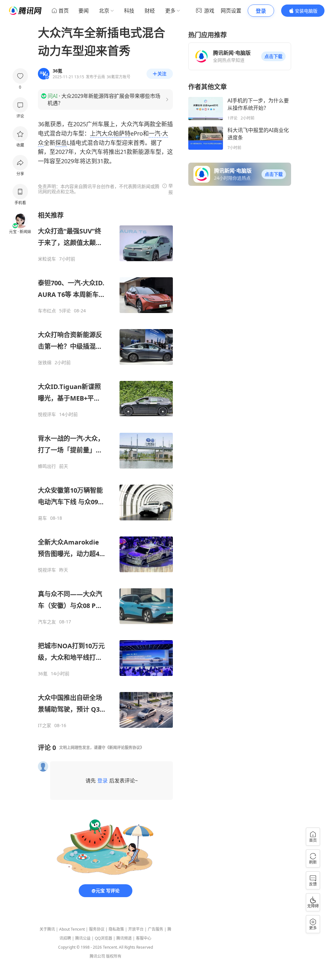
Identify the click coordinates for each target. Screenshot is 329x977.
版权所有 (113, 956)
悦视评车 (47, 414)
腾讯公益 (83, 938)
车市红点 (47, 310)
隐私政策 (116, 929)
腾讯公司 (97, 956)
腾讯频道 (124, 938)
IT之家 (44, 725)
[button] (273, 56)
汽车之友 (47, 622)
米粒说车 (47, 259)
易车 (42, 518)
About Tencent (72, 929)
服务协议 (96, 929)
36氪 (43, 673)
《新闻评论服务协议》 (124, 747)
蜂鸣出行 (47, 466)
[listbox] (105, 470)
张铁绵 (44, 362)
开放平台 (136, 929)
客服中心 (143, 938)
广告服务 (155, 929)
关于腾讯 (47, 929)
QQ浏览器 (103, 938)
